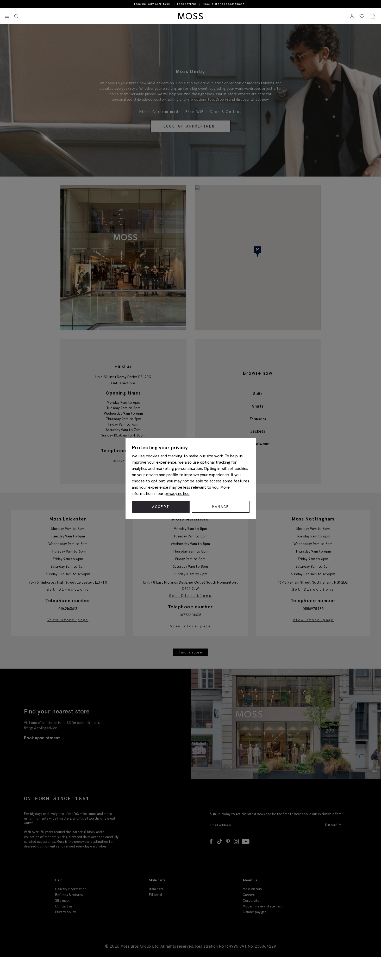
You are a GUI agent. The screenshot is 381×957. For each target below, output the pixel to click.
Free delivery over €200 (152, 4)
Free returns (187, 4)
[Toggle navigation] (6, 16)
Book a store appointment (223, 4)
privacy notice (177, 493)
